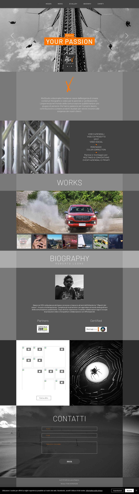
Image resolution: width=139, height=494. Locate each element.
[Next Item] (118, 212)
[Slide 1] (67, 66)
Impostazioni (117, 490)
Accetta (129, 490)
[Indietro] (12, 36)
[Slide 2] (69, 66)
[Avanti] (126, 36)
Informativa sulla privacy (94, 490)
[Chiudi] (136, 490)
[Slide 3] (71, 66)
